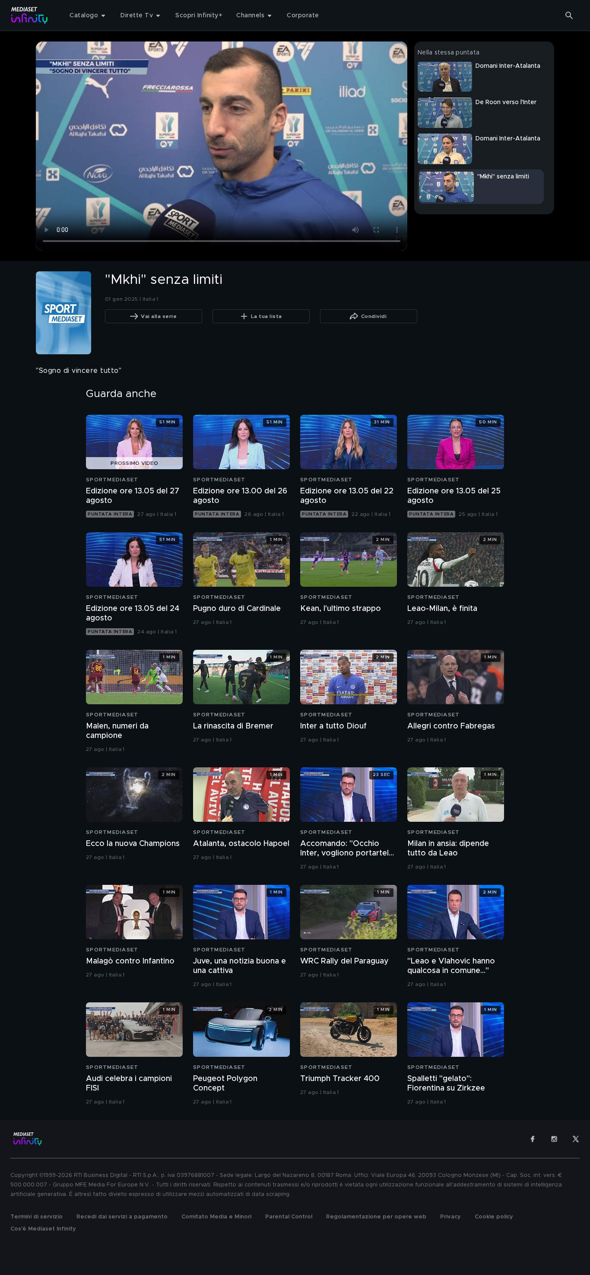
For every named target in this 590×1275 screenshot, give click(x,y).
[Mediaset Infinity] (29, 15)
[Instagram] (554, 1139)
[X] (576, 1139)
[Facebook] (532, 1139)
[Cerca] (569, 15)
